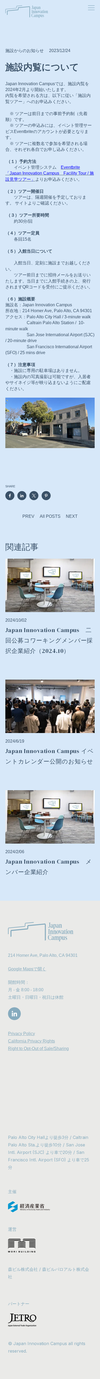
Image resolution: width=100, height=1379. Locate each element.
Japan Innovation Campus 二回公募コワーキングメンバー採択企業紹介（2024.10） (49, 640)
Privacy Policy (21, 1033)
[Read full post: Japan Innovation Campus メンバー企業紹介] (50, 817)
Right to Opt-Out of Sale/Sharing (38, 1048)
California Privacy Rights (31, 1041)
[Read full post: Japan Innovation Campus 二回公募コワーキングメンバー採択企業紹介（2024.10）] (50, 585)
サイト (21, 203)
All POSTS (50, 516)
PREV (28, 516)
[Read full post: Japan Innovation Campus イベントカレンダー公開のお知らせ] (50, 706)
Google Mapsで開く (27, 969)
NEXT (72, 516)
